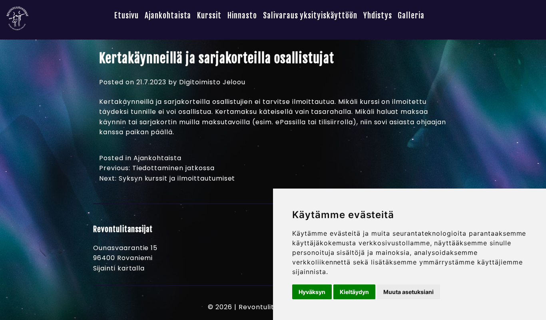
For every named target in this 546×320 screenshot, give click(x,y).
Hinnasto (242, 16)
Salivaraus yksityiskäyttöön (310, 16)
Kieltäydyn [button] (354, 291)
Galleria (411, 16)
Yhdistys (377, 16)
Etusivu (126, 16)
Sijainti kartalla (119, 268)
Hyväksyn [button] (312, 291)
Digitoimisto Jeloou (212, 82)
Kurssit (209, 16)
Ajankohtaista (168, 16)
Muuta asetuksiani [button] (408, 291)
